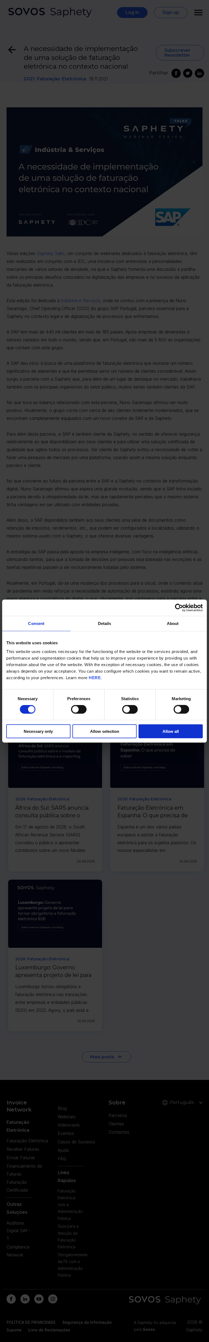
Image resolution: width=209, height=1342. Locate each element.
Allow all (170, 731)
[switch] (79, 709)
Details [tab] (104, 623)
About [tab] (173, 623)
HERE (95, 677)
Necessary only (38, 731)
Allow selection (104, 731)
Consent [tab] (36, 623)
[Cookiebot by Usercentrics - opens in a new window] (179, 608)
